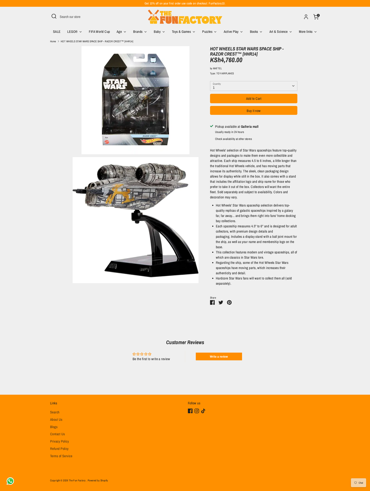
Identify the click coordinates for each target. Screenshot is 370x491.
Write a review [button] (219, 356)
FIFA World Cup (99, 31)
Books (254, 31)
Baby (157, 31)
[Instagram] (196, 411)
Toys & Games (182, 31)
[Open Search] (54, 16)
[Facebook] (190, 411)
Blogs (53, 426)
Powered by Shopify (98, 480)
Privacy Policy (59, 441)
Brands (138, 31)
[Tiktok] (203, 411)
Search (55, 412)
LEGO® (72, 31)
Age (120, 31)
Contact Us (57, 434)
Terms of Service (61, 456)
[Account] (306, 17)
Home (53, 41)
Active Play (231, 31)
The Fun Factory (77, 480)
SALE (57, 31)
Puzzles (207, 31)
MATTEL (217, 68)
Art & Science (278, 31)
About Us (56, 419)
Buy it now (254, 110)
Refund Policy (59, 448)
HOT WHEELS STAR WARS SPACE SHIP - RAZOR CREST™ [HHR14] (97, 41)
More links (306, 31)
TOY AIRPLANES (225, 73)
